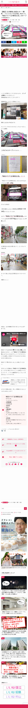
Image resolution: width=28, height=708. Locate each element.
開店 (19, 19)
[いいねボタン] (2, 431)
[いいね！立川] (14, 2)
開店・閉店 (5, 19)
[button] (3, 42)
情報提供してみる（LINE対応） (15, 439)
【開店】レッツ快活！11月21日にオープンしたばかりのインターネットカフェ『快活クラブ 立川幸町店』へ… (17, 382)
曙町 (16, 19)
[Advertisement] (14, 74)
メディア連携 (11, 19)
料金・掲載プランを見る (15, 457)
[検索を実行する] (25, 508)
